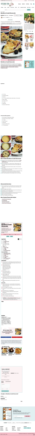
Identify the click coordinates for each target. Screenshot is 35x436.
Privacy (6, 434)
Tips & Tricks (19, 427)
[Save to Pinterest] (17, 337)
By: (3, 17)
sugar (5, 248)
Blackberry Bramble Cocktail (13, 65)
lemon (4, 246)
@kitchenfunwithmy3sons (7, 332)
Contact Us (18, 430)
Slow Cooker (29, 7)
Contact (4, 434)
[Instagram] (31, 0)
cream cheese (6, 254)
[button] (29, 4)
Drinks (16, 7)
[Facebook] (28, 0)
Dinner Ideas (12, 7)
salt (5, 242)
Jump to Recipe (10, 19)
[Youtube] (33, 0)
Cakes (5, 7)
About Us (26, 0)
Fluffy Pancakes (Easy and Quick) (4, 355)
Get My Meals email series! (31, 64)
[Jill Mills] (1, 17)
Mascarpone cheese (7, 253)
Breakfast (1, 427)
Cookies (8, 7)
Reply (21, 401)
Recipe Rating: (2, 382)
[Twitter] (32, 0)
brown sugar (6, 247)
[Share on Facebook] (6, 337)
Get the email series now (6, 0)
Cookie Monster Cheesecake (6, 199)
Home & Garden (14, 430)
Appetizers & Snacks (23, 7)
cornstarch (6, 256)
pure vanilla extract (7, 250)
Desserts (7, 430)
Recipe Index (13, 427)
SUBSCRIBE (27, 416)
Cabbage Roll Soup (18, 354)
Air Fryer (33, 7)
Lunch (6, 427)
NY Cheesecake (4, 200)
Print (8, 236)
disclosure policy (17, 21)
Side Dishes (1, 430)
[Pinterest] (29, 0)
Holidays (2, 7)
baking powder (6, 241)
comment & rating (7, 331)
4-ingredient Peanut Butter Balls (11, 355)
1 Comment (11, 15)
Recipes (4, 11)
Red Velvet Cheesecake (5, 201)
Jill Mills (5, 17)
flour (5, 240)
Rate (12, 236)
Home (1, 11)
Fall (18, 7)
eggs (5, 249)
